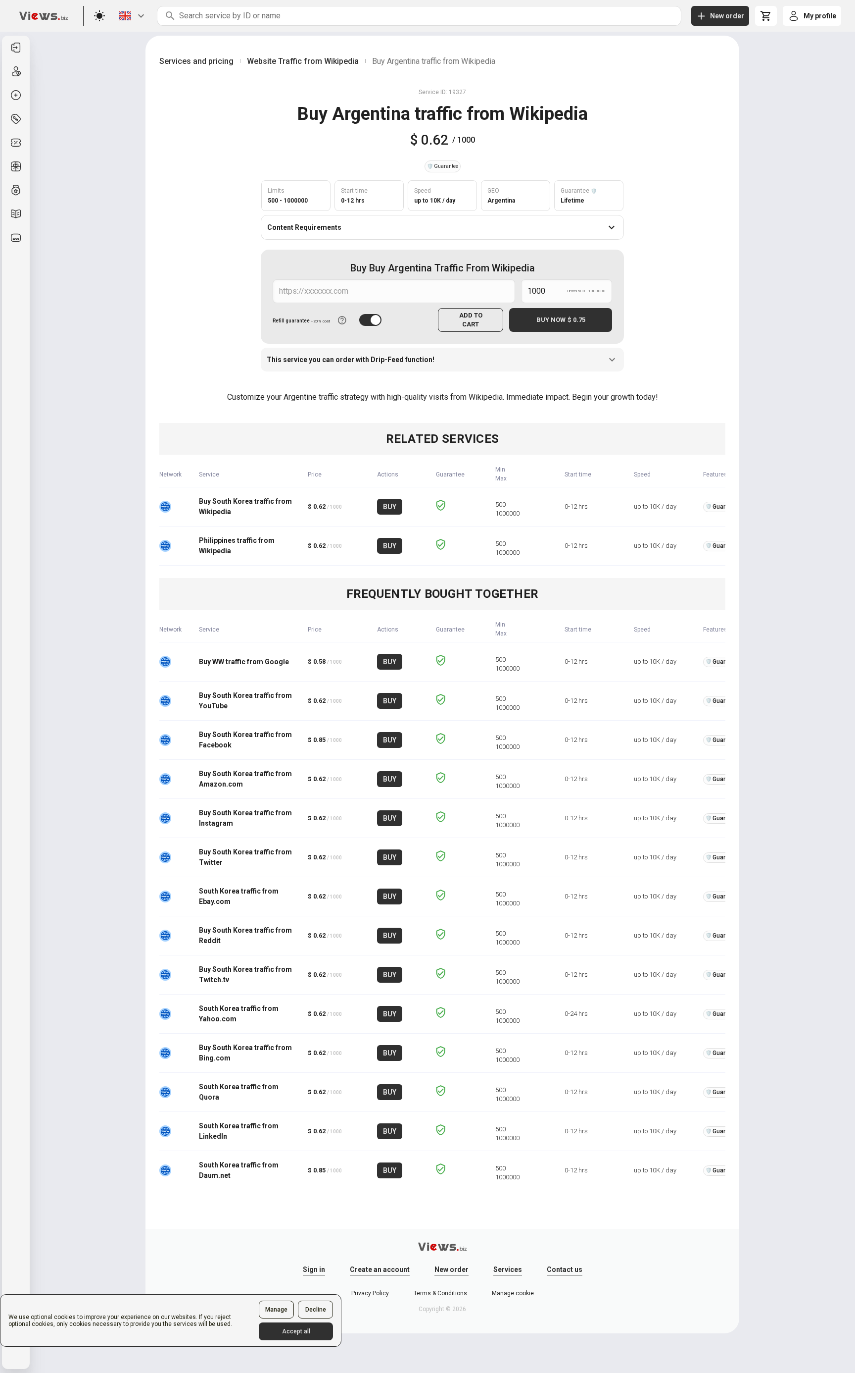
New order (451, 1269)
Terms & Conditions (440, 1293)
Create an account (380, 1269)
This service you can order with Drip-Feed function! (350, 360)
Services (507, 1269)
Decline (315, 1309)
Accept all (296, 1331)
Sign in (314, 1269)
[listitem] (16, 47)
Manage (276, 1309)
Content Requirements (304, 227)
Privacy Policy (370, 1293)
